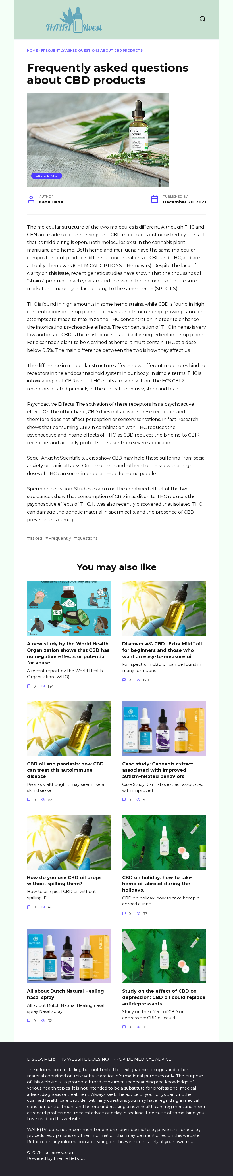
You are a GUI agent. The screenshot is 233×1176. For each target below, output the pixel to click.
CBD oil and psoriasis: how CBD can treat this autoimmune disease (65, 770)
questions (87, 538)
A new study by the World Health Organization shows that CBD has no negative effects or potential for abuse (68, 653)
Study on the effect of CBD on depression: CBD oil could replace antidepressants (163, 997)
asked (36, 538)
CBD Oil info (47, 176)
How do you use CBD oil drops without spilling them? (64, 880)
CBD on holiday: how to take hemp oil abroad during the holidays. (157, 884)
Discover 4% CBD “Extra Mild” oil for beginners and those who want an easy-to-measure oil (162, 650)
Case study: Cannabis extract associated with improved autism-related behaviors (157, 770)
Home (32, 50)
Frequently (60, 538)
